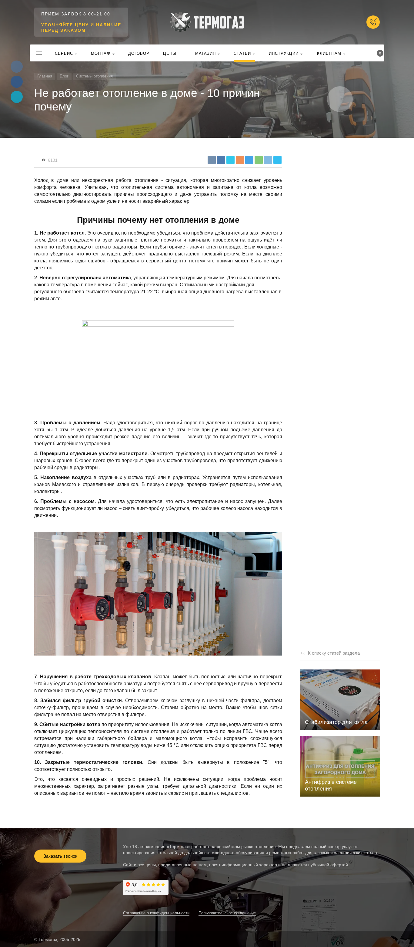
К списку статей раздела (334, 653)
